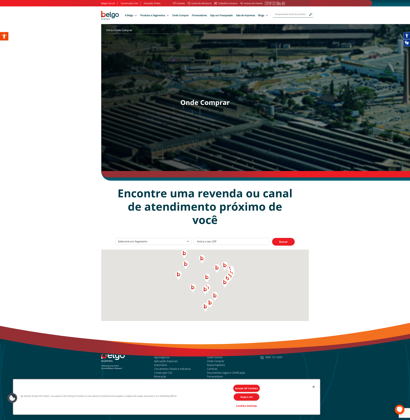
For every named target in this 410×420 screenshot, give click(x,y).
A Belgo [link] (129, 15)
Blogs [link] (261, 15)
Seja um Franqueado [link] (221, 15)
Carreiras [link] (212, 369)
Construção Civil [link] (163, 372)
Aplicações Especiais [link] (166, 361)
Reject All (246, 397)
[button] (12, 398)
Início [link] (109, 30)
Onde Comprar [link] (180, 15)
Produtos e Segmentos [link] (153, 15)
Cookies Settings (246, 405)
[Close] (313, 386)
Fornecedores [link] (199, 15)
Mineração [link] (160, 376)
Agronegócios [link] (161, 357)
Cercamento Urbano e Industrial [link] (172, 369)
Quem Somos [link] (214, 357)
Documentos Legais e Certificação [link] (226, 372)
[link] (4, 36)
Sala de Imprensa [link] (245, 15)
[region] (166, 397)
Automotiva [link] (160, 365)
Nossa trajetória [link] (216, 365)
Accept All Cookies (246, 388)
